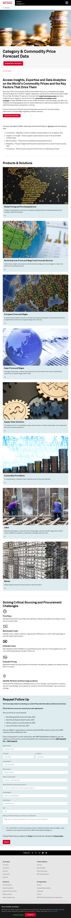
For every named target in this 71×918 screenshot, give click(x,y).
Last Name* (38, 753)
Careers (39, 885)
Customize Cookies (18, 915)
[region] (35, 911)
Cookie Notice (54, 911)
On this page (7, 71)
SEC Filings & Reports (43, 874)
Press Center (6, 874)
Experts (39, 894)
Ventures (5, 871)
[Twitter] (32, 852)
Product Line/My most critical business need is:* (14, 784)
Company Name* (7, 761)
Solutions (7, 8)
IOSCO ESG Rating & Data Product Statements (49, 897)
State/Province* (7, 800)
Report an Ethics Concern (10, 891)
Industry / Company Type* (9, 777)
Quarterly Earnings (42, 871)
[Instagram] (39, 852)
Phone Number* (7, 769)
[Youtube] (42, 852)
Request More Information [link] (13, 63)
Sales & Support (7, 885)
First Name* (6, 753)
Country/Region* (7, 792)
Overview (39, 865)
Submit (6, 842)
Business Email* (7, 746)
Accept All (30, 915)
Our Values (6, 865)
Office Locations (7, 894)
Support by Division (8, 888)
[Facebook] (35, 852)
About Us (5, 877)
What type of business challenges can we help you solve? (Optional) (19, 815)
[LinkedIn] (46, 852)
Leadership (40, 891)
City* (4, 808)
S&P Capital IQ (12, 741)
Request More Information (11, 115)
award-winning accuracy (48, 96)
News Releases (41, 868)
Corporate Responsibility (44, 888)
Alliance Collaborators (9, 897)
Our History (6, 868)
